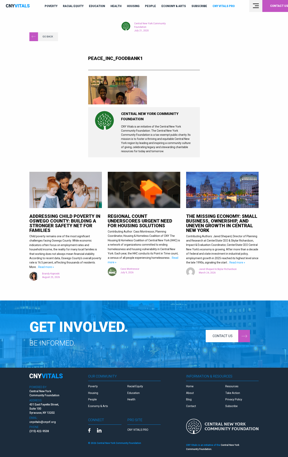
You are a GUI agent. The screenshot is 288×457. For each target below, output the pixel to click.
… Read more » (45, 267)
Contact (191, 406)
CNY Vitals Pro (224, 6)
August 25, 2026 (51, 277)
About (190, 393)
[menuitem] (51, 6)
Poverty (51, 6)
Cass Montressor (129, 269)
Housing (133, 6)
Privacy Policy (233, 399)
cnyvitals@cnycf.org (42, 422)
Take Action (232, 393)
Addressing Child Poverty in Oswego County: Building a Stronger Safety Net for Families (64, 223)
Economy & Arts (173, 6)
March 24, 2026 (207, 272)
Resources (231, 386)
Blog (189, 399)
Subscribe (199, 6)
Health (115, 6)
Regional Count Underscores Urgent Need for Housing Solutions (140, 221)
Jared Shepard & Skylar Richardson (218, 269)
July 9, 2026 (127, 272)
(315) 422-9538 (39, 431)
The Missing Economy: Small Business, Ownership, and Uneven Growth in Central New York (221, 223)
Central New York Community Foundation (150, 25)
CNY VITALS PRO (137, 429)
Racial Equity (73, 6)
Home (190, 386)
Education (97, 6)
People (150, 6)
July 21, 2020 (141, 30)
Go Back (48, 36)
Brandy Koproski (51, 273)
